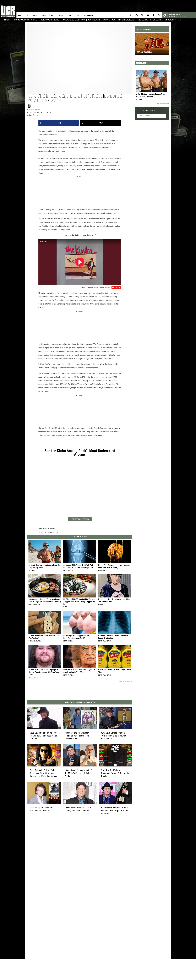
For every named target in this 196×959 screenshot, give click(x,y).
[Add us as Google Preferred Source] (136, 15)
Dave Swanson (33, 109)
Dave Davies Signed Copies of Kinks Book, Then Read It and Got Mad (43, 735)
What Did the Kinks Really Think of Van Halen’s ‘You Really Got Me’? (77, 735)
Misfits (65, 158)
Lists (70, 15)
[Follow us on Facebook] (153, 15)
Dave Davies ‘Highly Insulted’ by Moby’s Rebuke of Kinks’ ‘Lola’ (78, 773)
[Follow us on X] (159, 15)
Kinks (55, 131)
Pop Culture (89, 15)
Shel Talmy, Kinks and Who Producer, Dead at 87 (42, 809)
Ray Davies (42, 144)
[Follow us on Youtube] (148, 15)
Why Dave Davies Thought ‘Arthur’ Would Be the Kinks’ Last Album (114, 735)
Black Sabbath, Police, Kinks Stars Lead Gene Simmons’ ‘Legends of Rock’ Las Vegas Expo (43, 773)
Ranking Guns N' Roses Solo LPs (25, 20)
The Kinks (51, 528)
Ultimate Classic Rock (100, 287)
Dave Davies (83, 219)
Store (35, 15)
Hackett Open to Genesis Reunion (123, 20)
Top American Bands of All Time (150, 52)
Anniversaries (53, 532)
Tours (78, 15)
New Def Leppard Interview (98, 20)
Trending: (7, 20)
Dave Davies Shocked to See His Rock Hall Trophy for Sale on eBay (114, 810)
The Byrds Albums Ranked (49, 20)
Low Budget (73, 166)
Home (20, 15)
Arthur (98, 144)
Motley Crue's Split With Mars (74, 20)
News (27, 15)
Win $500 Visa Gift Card (173, 20)
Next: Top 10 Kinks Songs (80, 519)
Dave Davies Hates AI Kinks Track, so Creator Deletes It (78, 809)
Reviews (45, 15)
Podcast (61, 15)
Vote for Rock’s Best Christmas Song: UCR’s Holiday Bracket (115, 773)
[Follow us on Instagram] (142, 15)
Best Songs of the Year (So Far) (149, 20)
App (52, 15)
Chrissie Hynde (79, 368)
